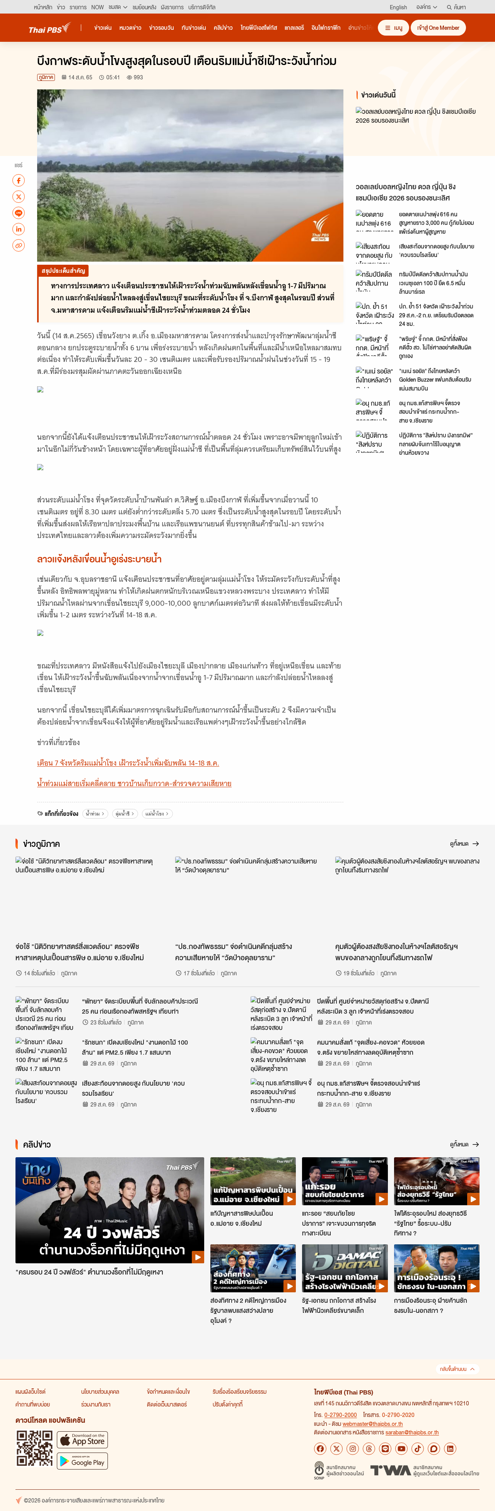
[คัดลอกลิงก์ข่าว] (18, 245)
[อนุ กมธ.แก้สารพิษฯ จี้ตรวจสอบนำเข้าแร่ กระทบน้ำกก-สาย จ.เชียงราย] (375, 409)
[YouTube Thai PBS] (401, 1448)
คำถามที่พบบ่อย (32, 1404)
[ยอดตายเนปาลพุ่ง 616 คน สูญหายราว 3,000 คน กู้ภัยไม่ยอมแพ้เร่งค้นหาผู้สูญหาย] (375, 220)
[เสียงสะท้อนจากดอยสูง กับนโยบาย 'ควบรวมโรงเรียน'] (375, 253)
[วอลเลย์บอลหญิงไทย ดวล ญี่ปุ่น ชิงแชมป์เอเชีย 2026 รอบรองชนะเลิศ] (419, 142)
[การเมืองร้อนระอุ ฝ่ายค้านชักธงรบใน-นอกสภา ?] (437, 1268)
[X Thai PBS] (336, 1448)
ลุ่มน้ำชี (123, 813)
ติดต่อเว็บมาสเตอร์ (167, 1404)
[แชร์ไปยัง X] (18, 196)
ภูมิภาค (46, 77)
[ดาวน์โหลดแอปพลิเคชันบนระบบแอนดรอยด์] (82, 1461)
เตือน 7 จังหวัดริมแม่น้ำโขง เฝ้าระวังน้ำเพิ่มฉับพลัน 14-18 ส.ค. (128, 763)
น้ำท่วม (93, 813)
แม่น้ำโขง (154, 813)
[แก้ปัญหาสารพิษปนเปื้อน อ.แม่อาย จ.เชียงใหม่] (253, 1181)
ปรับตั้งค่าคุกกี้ (227, 1404)
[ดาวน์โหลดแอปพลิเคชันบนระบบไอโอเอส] (82, 1439)
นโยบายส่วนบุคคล (100, 1391)
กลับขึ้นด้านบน (453, 1369)
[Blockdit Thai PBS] (434, 1448)
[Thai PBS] (50, 27)
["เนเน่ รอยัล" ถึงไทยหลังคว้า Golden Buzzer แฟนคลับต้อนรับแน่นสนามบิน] (375, 377)
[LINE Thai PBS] (385, 1448)
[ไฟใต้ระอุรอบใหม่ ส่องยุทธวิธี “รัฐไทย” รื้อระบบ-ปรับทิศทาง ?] (437, 1181)
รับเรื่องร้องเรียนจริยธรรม (239, 1391)
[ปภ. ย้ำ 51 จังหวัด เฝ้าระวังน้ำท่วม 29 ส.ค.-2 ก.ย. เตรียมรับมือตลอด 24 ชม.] (375, 313)
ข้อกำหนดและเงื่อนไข (168, 1391)
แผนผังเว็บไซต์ (30, 1391)
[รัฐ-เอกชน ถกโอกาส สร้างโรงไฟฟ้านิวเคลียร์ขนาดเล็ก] (344, 1268)
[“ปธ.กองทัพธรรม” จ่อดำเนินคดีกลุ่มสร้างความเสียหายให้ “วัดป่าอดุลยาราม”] (247, 897)
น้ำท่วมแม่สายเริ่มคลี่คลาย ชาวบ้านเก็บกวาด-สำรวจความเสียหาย (134, 783)
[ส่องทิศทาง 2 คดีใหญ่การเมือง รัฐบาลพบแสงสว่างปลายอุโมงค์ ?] (253, 1268)
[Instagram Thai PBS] (352, 1448)
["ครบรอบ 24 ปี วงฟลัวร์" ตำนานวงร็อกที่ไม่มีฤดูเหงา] (109, 1210)
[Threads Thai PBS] (369, 1448)
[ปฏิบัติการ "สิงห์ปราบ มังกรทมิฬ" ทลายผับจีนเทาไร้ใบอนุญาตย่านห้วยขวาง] (375, 441)
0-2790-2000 (340, 1414)
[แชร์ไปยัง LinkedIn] (18, 229)
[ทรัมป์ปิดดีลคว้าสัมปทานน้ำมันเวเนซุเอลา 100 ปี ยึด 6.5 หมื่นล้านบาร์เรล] (375, 280)
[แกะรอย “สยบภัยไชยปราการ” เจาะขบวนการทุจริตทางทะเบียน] (344, 1181)
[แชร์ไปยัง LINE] (18, 213)
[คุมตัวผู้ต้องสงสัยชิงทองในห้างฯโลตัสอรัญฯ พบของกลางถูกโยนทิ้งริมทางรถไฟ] (407, 897)
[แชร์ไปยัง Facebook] (18, 180)
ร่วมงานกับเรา (96, 1404)
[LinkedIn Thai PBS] (450, 1448)
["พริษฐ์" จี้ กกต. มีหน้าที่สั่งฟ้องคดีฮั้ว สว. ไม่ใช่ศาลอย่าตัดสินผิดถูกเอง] (375, 345)
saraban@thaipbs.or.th (412, 1432)
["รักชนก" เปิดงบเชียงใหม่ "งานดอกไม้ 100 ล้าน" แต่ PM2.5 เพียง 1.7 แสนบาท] (46, 1054)
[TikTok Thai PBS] (417, 1448)
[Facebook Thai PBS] (320, 1448)
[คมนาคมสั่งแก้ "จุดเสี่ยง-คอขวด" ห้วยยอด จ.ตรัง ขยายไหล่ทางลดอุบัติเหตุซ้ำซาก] (281, 1054)
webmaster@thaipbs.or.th (373, 1423)
